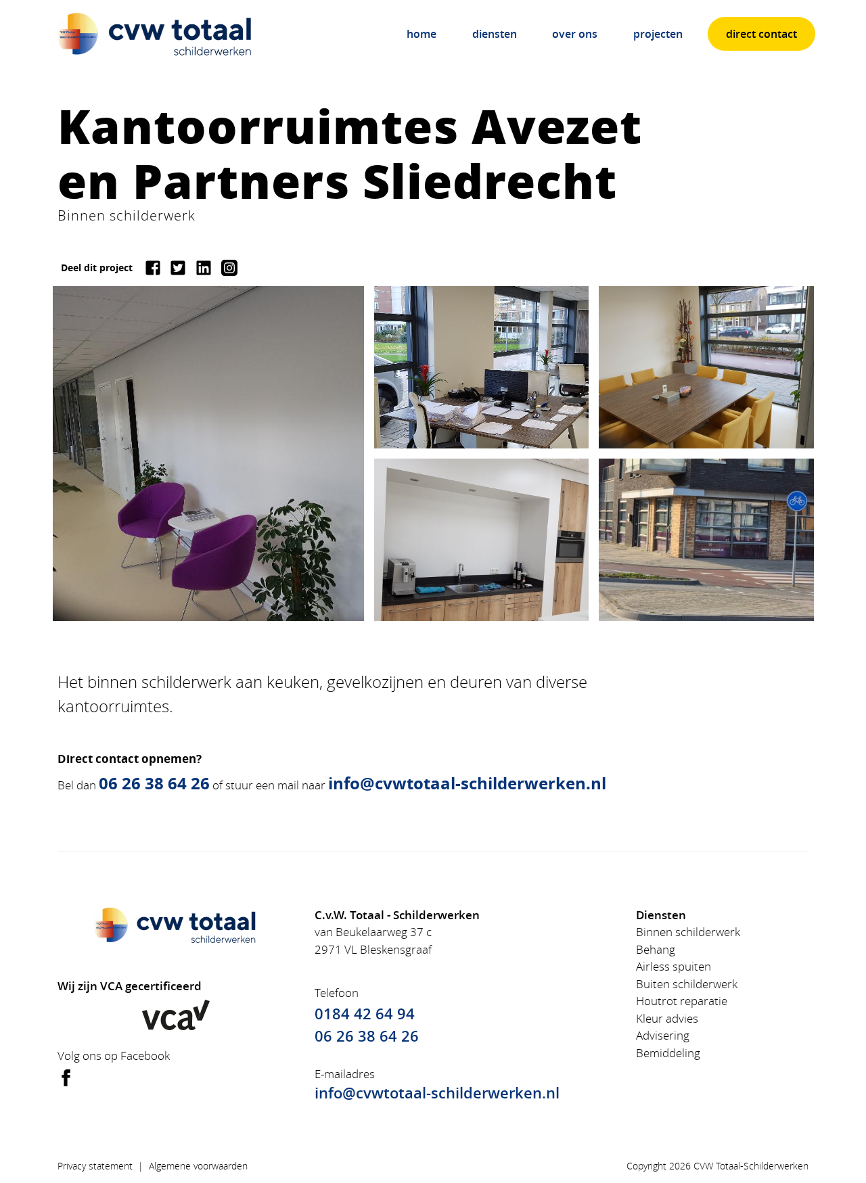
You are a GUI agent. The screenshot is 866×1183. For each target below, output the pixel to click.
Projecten (658, 33)
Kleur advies (667, 1018)
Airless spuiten (673, 966)
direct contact (761, 33)
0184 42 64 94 (365, 1014)
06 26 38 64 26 (367, 1036)
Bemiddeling (668, 1053)
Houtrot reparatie (681, 1000)
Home (421, 33)
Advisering (662, 1035)
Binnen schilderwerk (688, 932)
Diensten (494, 33)
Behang (655, 949)
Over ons (574, 33)
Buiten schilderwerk (686, 984)
